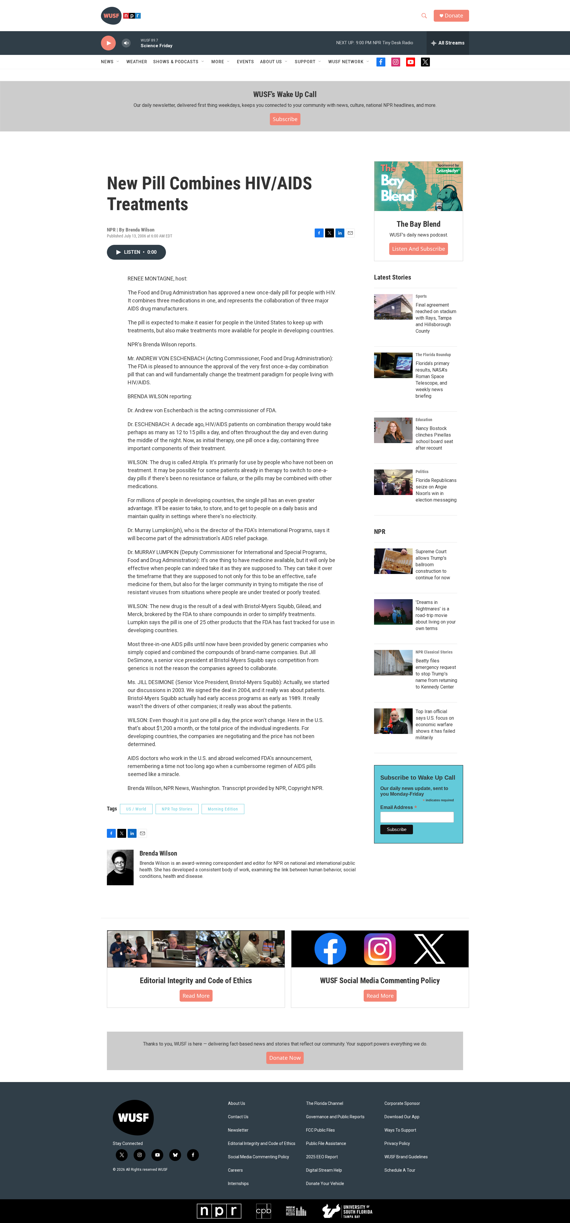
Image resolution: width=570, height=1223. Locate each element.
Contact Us (238, 1117)
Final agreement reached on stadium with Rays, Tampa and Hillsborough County (436, 318)
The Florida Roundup (433, 354)
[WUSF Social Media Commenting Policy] (380, 948)
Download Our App (401, 1117)
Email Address (398, 807)
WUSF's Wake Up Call (284, 94)
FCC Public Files (320, 1130)
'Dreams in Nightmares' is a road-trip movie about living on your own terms (436, 615)
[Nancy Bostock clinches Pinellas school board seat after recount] (393, 430)
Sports (421, 296)
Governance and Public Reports (335, 1117)
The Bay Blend (418, 224)
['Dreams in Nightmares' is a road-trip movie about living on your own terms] (393, 612)
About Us (236, 1103)
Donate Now (285, 1057)
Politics (422, 471)
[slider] (136, 43)
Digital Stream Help (324, 1170)
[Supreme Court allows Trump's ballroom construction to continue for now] (393, 561)
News (107, 61)
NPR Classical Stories (434, 652)
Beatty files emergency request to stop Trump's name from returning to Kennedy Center (436, 674)
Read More (196, 995)
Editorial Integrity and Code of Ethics (196, 980)
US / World (136, 809)
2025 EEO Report (322, 1157)
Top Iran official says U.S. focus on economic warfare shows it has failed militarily (435, 724)
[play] (108, 43)
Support (305, 61)
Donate (454, 15)
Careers (235, 1170)
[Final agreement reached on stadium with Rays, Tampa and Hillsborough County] (393, 307)
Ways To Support (400, 1130)
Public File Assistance (326, 1143)
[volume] (126, 43)
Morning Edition (223, 809)
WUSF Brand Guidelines (406, 1157)
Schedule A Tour (399, 1170)
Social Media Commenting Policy (258, 1157)
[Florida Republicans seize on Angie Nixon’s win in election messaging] (393, 482)
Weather (136, 61)
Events (245, 61)
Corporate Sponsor (402, 1103)
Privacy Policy (397, 1143)
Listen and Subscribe (418, 248)
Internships (238, 1183)
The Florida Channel (324, 1103)
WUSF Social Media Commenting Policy (380, 980)
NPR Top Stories (177, 809)
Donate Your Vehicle (325, 1183)
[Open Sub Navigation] (118, 61)
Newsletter (238, 1130)
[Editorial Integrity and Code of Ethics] (196, 948)
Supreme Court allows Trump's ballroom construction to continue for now (433, 564)
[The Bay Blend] (418, 186)
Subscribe (285, 119)
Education (424, 419)
